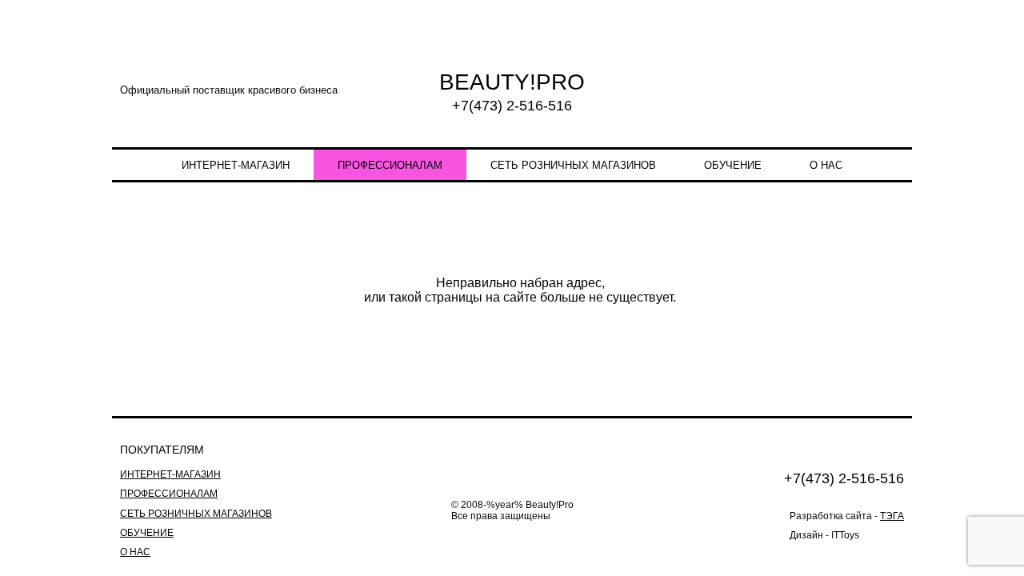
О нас (826, 165)
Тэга (892, 516)
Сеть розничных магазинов (573, 165)
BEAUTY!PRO (512, 82)
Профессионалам (390, 165)
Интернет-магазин (236, 165)
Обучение (733, 165)
